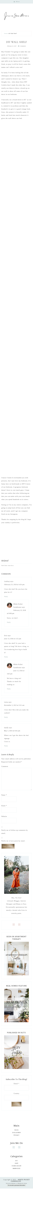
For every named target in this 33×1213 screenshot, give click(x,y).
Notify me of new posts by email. (13, 841)
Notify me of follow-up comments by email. (14, 831)
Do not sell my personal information (16, 1185)
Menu (18, 2)
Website (4, 816)
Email (4, 806)
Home (6, 33)
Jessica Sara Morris (16, 16)
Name (4, 795)
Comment (4, 766)
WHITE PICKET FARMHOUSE (20, 1180)
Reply (6, 596)
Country (16, 1093)
